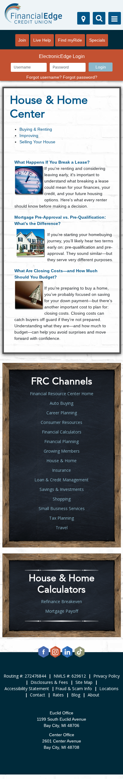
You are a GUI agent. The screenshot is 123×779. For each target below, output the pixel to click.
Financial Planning (61, 441)
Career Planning (61, 413)
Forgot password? (80, 77)
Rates (58, 695)
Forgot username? (44, 77)
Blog (75, 695)
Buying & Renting (35, 129)
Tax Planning (61, 518)
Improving (28, 135)
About (93, 695)
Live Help (42, 40)
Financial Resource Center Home (61, 393)
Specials (97, 40)
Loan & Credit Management (61, 480)
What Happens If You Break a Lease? (52, 162)
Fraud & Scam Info (73, 688)
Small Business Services (62, 508)
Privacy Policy (106, 676)
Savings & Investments (62, 489)
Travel (62, 527)
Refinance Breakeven (61, 601)
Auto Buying (61, 403)
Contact (37, 695)
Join (22, 40)
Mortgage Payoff (61, 611)
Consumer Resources (61, 422)
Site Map (83, 682)
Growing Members (62, 451)
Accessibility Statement (26, 688)
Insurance (61, 470)
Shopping (62, 499)
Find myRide (70, 40)
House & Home (61, 460)
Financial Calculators (61, 432)
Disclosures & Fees (49, 682)
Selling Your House (37, 141)
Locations (109, 688)
